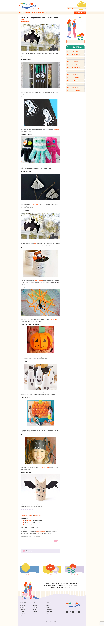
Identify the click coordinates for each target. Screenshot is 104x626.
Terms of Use (49, 609)
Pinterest (35, 611)
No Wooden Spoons (53, 319)
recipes (30, 515)
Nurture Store (53, 357)
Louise (22, 19)
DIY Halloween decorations (34, 524)
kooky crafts (28, 520)
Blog (21, 615)
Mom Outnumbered (39, 280)
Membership (23, 605)
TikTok (34, 609)
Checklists (34, 12)
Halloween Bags (29, 522)
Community (22, 607)
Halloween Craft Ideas (25, 21)
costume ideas (25, 515)
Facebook (35, 605)
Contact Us (48, 607)
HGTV (35, 243)
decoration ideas (37, 515)
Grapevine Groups (42, 12)
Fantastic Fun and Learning (43, 467)
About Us (21, 12)
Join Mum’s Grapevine (80, 12)
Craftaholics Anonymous (49, 167)
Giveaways (27, 12)
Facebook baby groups (40, 531)
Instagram (35, 607)
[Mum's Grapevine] (33, 5)
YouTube (34, 613)
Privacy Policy (49, 611)
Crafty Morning (56, 129)
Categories (22, 613)
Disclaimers (48, 613)
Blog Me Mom (36, 204)
